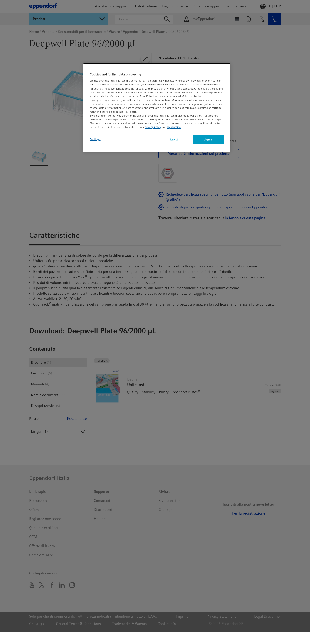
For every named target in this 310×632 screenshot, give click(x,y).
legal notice (174, 127)
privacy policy (153, 127)
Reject (174, 139)
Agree (208, 139)
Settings (95, 139)
